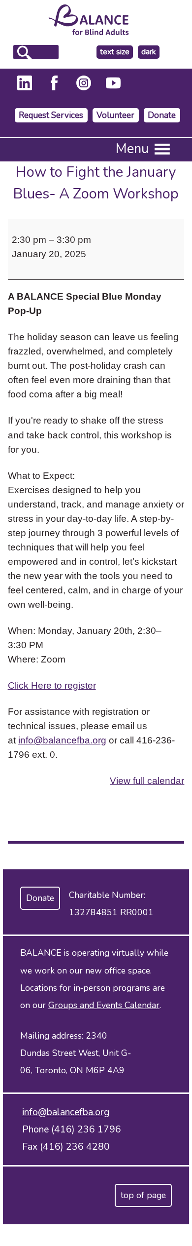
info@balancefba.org (62, 740)
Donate (162, 115)
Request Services (51, 115)
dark (150, 52)
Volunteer (115, 115)
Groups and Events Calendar (104, 1005)
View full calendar (147, 780)
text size (114, 51)
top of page (143, 1195)
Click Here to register (52, 685)
